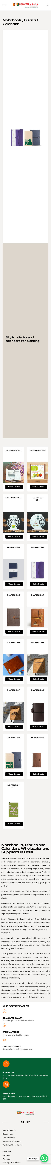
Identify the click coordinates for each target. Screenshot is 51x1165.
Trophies (6, 1159)
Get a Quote (14, 487)
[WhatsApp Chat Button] (44, 1158)
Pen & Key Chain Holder (12, 1144)
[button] (4, 5)
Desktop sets (8, 1134)
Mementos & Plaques (11, 1141)
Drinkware (7, 1151)
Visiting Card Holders (11, 1162)
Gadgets (6, 1155)
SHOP (25, 1122)
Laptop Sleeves (9, 1137)
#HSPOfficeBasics (16, 1006)
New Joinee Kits (9, 1130)
